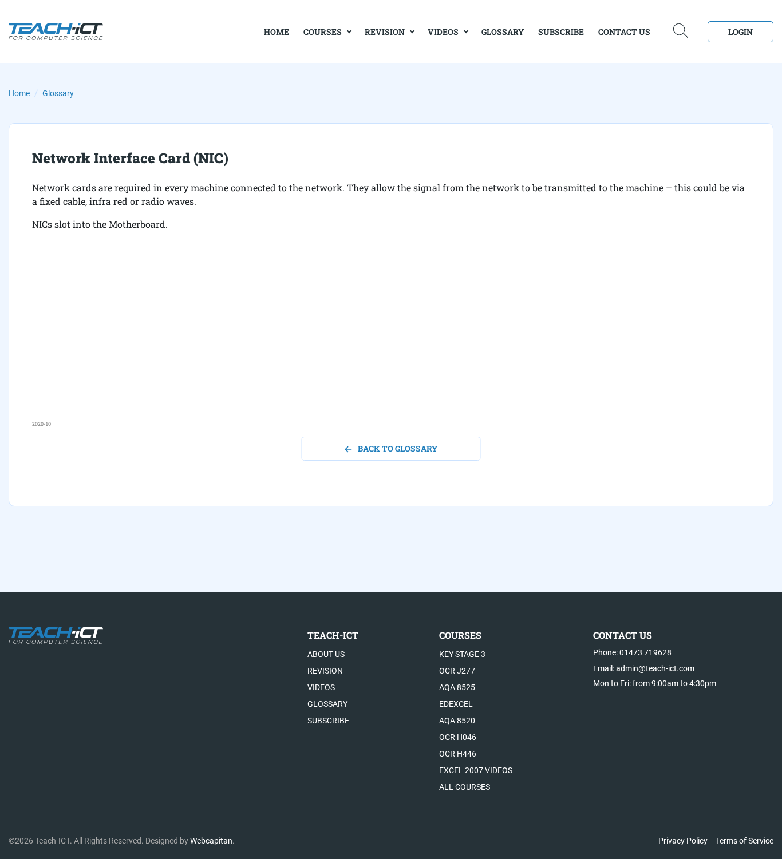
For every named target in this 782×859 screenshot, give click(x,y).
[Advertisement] (375, 340)
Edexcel (456, 703)
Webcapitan (211, 840)
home (276, 31)
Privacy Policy (683, 840)
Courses (322, 31)
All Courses (464, 786)
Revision (385, 31)
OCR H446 (457, 753)
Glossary (502, 31)
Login (740, 31)
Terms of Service (744, 840)
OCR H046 (457, 737)
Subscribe (561, 31)
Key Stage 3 (462, 654)
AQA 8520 (457, 720)
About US (326, 654)
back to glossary (397, 448)
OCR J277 (457, 670)
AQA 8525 (457, 687)
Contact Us (624, 31)
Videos (443, 31)
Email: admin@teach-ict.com (643, 668)
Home (19, 93)
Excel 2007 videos (475, 770)
